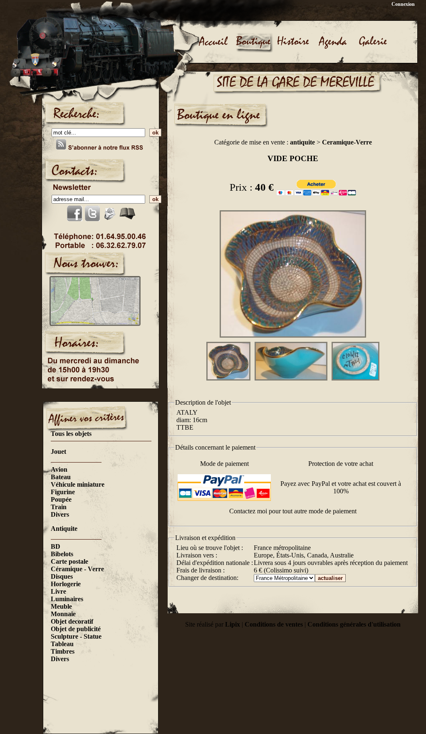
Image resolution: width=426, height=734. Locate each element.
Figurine (63, 491)
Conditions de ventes (274, 624)
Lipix (232, 624)
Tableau (62, 643)
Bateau (61, 476)
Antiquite (64, 528)
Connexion (403, 4)
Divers (60, 514)
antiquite (302, 142)
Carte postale (69, 561)
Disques (62, 576)
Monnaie (63, 613)
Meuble (61, 606)
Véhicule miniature (77, 484)
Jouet (58, 451)
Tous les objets (71, 433)
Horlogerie (66, 583)
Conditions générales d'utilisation (354, 624)
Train (59, 506)
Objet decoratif (72, 621)
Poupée (61, 499)
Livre (58, 591)
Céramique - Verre (77, 568)
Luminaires (67, 598)
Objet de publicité (76, 628)
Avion (59, 469)
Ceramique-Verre (347, 142)
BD (55, 546)
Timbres (62, 651)
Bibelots (62, 553)
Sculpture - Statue (76, 636)
